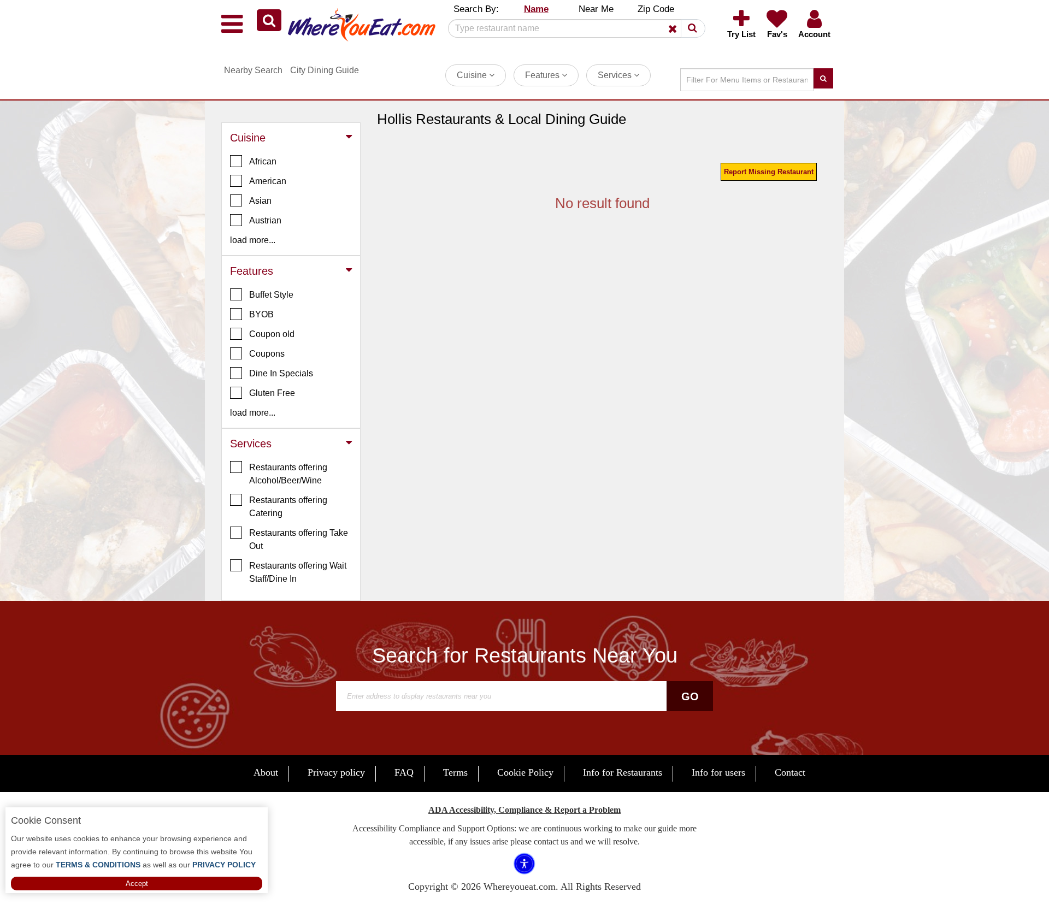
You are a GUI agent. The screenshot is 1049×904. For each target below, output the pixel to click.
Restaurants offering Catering (288, 506)
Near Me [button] (596, 9)
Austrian (265, 220)
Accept (137, 883)
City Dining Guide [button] (324, 70)
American (267, 181)
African (262, 161)
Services (616, 75)
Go (690, 696)
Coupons (267, 353)
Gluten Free (272, 393)
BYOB (261, 314)
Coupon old (271, 334)
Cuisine (473, 75)
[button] (269, 20)
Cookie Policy (525, 772)
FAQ (404, 772)
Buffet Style (271, 294)
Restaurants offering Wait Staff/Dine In (297, 572)
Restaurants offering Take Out (298, 539)
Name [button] (536, 9)
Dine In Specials (281, 373)
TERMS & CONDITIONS (97, 864)
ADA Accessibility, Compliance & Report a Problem (524, 809)
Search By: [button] (476, 9)
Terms (455, 772)
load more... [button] (252, 240)
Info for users (718, 772)
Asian (260, 200)
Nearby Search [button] (253, 70)
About (266, 772)
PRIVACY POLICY (223, 864)
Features (543, 75)
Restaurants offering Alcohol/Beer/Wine (288, 474)
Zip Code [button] (656, 9)
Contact (790, 772)
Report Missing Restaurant (769, 172)
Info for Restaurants (622, 772)
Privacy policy (336, 772)
